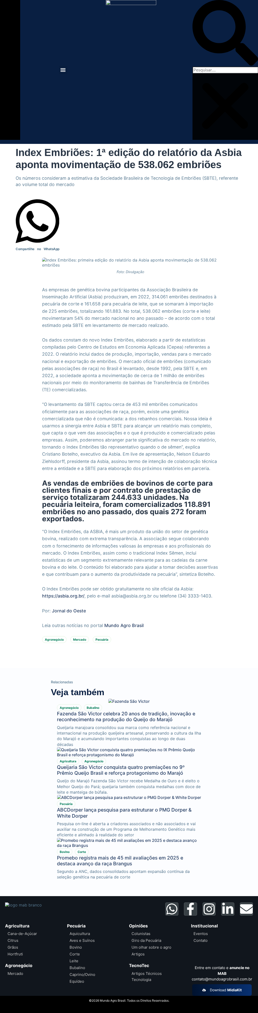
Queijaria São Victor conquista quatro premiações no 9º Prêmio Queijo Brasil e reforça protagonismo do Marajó (121, 770)
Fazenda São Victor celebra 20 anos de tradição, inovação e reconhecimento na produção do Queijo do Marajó (126, 716)
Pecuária (101, 639)
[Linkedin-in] (227, 909)
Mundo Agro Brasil (124, 625)
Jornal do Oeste (69, 610)
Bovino (65, 852)
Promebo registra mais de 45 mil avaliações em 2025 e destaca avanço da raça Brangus (120, 861)
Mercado (79, 639)
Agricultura (68, 761)
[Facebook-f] (190, 909)
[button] (63, 70)
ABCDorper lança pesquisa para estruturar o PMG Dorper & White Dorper (124, 813)
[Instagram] (209, 909)
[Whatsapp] (171, 909)
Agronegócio (54, 639)
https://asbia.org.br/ (63, 596)
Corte (82, 852)
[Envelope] (246, 909)
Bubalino (93, 708)
